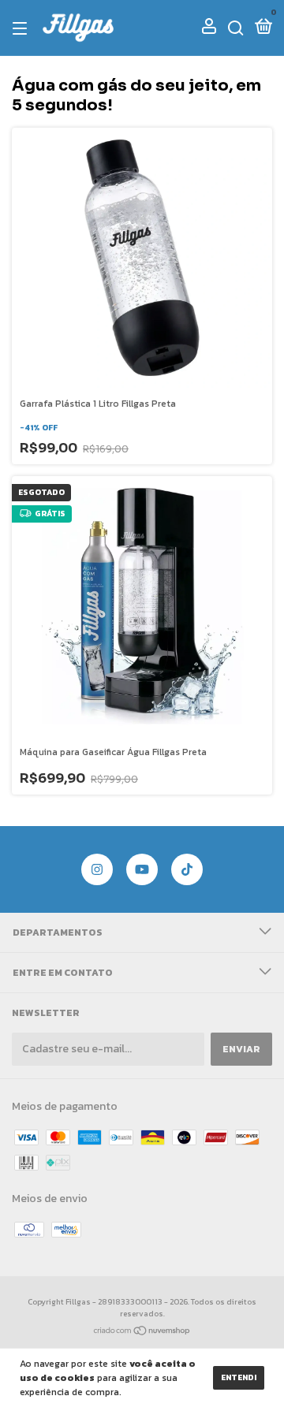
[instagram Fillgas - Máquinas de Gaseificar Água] (97, 869)
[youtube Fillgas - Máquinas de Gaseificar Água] (142, 869)
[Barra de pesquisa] (235, 28)
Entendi (238, 1377)
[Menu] (22, 28)
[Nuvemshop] (142, 1331)
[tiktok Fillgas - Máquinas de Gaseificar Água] (187, 869)
